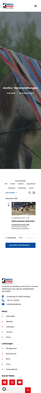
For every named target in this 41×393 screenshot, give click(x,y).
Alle (6, 184)
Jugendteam (31, 184)
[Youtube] (20, 382)
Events (12, 184)
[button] (35, 6)
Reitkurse (11, 188)
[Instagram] (12, 382)
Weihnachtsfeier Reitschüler (23, 221)
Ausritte (21, 184)
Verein (31, 188)
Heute (20, 238)
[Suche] (28, 390)
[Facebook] (5, 382)
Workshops (22, 188)
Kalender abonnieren (19, 245)
